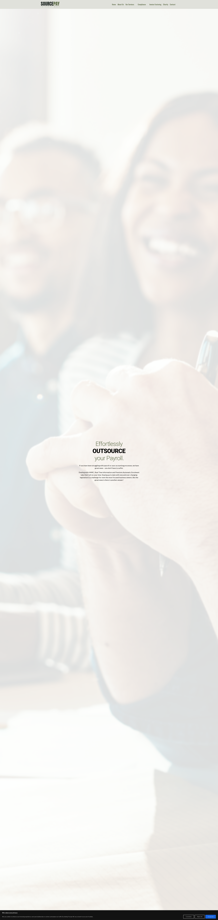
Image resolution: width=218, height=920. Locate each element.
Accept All (210, 916)
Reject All (199, 916)
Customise (189, 916)
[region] (109, 915)
